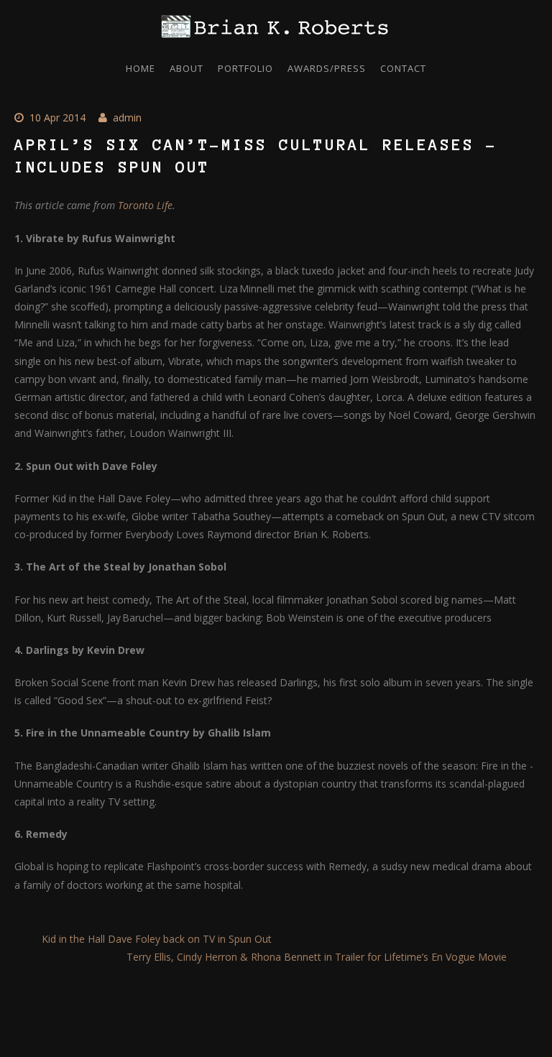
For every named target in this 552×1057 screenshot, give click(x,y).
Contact (403, 68)
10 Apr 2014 (57, 117)
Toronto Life (145, 205)
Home (140, 68)
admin (127, 117)
